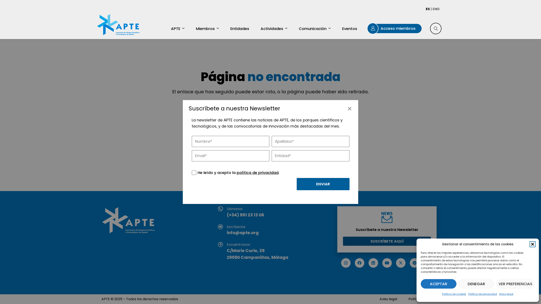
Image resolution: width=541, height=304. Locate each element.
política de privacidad (258, 172)
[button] (532, 244)
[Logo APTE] (119, 25)
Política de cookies (454, 294)
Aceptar (438, 283)
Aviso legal (506, 294)
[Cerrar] (349, 108)
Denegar (476, 283)
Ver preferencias (515, 283)
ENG (436, 9)
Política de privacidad (482, 294)
